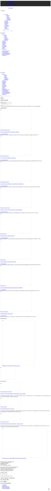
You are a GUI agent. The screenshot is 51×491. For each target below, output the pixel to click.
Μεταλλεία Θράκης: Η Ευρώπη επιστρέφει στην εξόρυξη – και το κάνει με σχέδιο (11, 423)
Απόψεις (1, 391)
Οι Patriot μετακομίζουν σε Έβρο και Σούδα (6, 313)
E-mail (1, 103)
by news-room (2, 133)
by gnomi (2, 263)
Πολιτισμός (4, 233)
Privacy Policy (38, 106)
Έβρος (1, 233)
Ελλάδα (1, 207)
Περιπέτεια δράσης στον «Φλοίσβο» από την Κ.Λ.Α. (7, 235)
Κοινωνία (4, 207)
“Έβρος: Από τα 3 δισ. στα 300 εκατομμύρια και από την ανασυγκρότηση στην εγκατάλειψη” (13, 393)
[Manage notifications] (49, 489)
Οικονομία (8, 207)
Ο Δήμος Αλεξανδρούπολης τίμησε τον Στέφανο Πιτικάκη (8, 261)
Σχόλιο (1, 105)
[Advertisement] (25, 65)
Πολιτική (6, 311)
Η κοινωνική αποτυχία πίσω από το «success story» (7, 408)
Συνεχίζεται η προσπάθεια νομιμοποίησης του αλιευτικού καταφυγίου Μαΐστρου (11, 287)
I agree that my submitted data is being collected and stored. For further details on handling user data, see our (21, 106)
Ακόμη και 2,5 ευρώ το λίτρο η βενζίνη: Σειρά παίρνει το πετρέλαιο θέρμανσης (11, 209)
